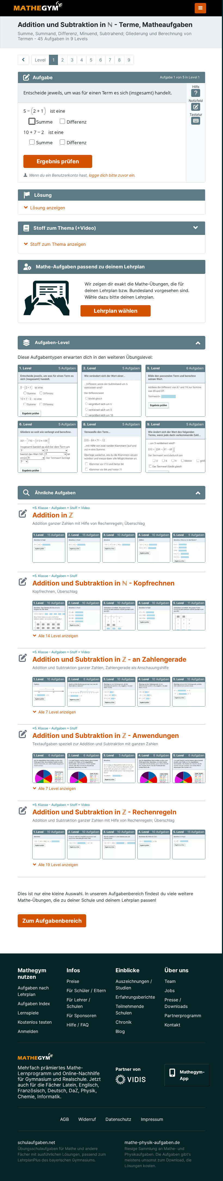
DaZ (73, 1090)
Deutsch (57, 1090)
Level (40, 60)
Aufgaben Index (34, 1003)
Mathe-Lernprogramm (50, 1070)
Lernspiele (28, 1013)
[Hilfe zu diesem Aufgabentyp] (195, 93)
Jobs (170, 990)
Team (170, 981)
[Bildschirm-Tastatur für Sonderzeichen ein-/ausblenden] (195, 121)
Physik (88, 1090)
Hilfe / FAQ (78, 1024)
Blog (120, 1031)
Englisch (88, 1085)
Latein (69, 1085)
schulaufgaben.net (36, 1142)
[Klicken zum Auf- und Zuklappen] (195, 228)
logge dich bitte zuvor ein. (112, 175)
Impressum (152, 1119)
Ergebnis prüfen (58, 161)
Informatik (48, 1096)
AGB (64, 1119)
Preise (73, 981)
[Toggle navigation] (200, 8)
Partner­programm (183, 1015)
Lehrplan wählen (115, 311)
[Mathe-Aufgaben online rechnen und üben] (38, 8)
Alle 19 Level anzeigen (58, 864)
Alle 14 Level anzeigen (58, 635)
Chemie (26, 1096)
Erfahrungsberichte (135, 997)
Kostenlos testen (35, 1022)
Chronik (124, 1022)
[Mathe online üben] (35, 1057)
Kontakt (172, 1024)
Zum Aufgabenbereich (52, 921)
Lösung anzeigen (47, 207)
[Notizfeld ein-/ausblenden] (195, 107)
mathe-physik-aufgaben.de (152, 1142)
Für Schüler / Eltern (86, 990)
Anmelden (28, 1031)
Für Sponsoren (81, 1015)
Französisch (31, 1090)
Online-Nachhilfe (81, 1073)
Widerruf (87, 1119)
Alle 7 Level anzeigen (57, 712)
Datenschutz (118, 1119)
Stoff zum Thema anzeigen (58, 244)
